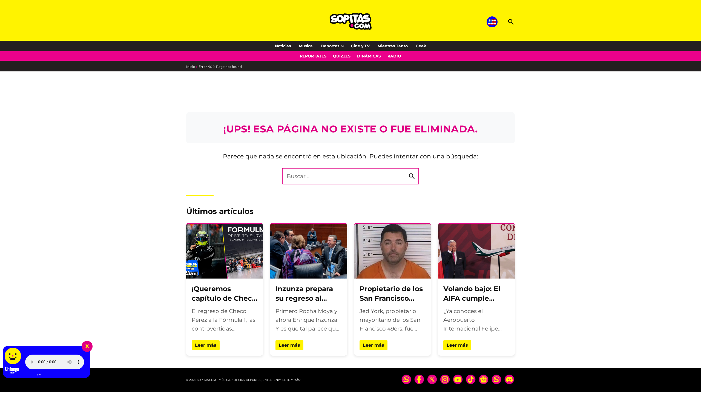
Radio (394, 56)
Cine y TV (360, 46)
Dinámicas (369, 56)
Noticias (283, 46)
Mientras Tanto (393, 46)
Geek (421, 46)
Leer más (205, 345)
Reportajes (313, 56)
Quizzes (341, 56)
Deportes (330, 46)
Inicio (190, 67)
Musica (306, 46)
